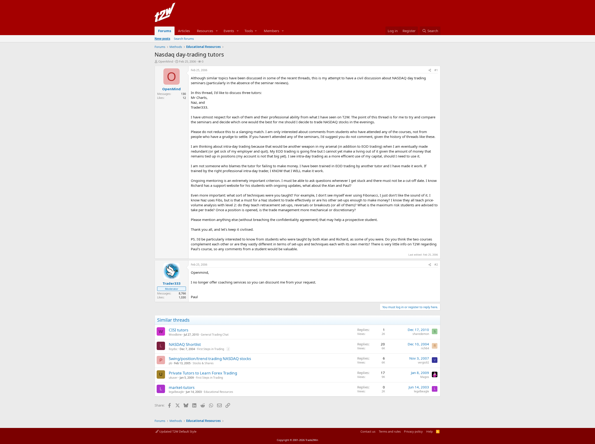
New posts (162, 39)
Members (271, 30)
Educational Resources (218, 392)
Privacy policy (413, 431)
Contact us (367, 431)
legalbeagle (176, 392)
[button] (217, 31)
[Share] (430, 70)
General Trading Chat (214, 335)
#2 (436, 265)
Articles (184, 30)
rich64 (425, 348)
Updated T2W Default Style (177, 431)
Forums (164, 30)
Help (429, 431)
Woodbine (175, 335)
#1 (436, 70)
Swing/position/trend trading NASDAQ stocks (210, 358)
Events (229, 30)
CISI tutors (178, 330)
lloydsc (173, 349)
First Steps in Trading (210, 349)
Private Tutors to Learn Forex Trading (203, 373)
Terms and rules (390, 431)
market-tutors (182, 387)
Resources (205, 30)
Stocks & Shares (203, 363)
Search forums (184, 39)
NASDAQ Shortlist (185, 344)
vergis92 (423, 362)
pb (170, 363)
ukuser (173, 378)
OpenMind (165, 61)
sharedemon (421, 334)
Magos (424, 377)
